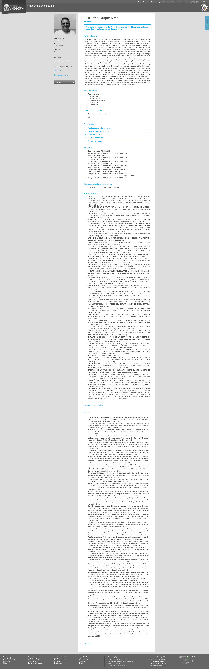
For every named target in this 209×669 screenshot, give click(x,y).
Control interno (32, 661)
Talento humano (33, 657)
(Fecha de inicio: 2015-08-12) (119, 366)
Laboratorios (105, 29)
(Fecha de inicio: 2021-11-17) (119, 339)
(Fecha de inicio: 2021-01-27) (119, 215)
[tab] (117, 128)
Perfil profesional (90, 27)
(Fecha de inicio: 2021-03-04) (119, 316)
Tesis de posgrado (95, 138)
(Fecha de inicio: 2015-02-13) (119, 287)
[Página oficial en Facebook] (194, 2)
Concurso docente (34, 660)
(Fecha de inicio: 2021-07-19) (119, 360)
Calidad (5, 663)
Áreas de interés (104, 27)
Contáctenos (83, 661)
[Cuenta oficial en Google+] (199, 2)
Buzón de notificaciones (35, 663)
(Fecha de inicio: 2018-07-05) (119, 322)
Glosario (81, 663)
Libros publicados (95, 134)
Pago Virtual (6, 661)
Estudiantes (152, 2)
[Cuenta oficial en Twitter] (192, 2)
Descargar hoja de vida (62, 75)
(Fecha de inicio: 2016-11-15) (119, 203)
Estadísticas (58, 663)
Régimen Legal (7, 657)
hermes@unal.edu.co (159, 661)
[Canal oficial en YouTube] (197, 2)
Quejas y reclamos (60, 660)
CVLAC (59, 71)
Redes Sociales (59, 658)
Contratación (7, 658)
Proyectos (95, 29)
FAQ (80, 658)
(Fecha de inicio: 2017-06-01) (119, 310)
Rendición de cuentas (9, 660)
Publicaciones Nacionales (98, 131)
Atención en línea (84, 660)
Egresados (161, 2)
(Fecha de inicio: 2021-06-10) (119, 226)
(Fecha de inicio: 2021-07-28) (119, 209)
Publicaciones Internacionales (100, 128)
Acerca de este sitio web (158, 663)
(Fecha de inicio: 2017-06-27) (119, 261)
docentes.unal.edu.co (41, 5)
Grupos (87, 29)
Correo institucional (60, 657)
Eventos (114, 29)
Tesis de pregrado (95, 141)
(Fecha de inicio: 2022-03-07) (119, 391)
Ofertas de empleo (34, 658)
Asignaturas (145, 27)
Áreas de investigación (119, 27)
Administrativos (182, 2)
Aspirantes (141, 2)
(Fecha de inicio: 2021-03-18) (119, 376)
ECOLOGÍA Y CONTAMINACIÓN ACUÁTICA (103, 187)
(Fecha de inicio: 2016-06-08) (119, 397)
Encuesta (57, 661)
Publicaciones (134, 27)
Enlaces (121, 29)
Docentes (171, 2)
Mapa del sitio (83, 657)
